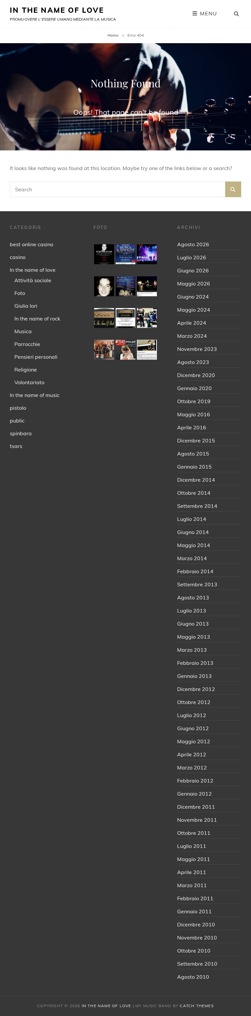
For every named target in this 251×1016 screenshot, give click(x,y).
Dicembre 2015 (196, 440)
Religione (25, 369)
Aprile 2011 (191, 872)
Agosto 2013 (193, 597)
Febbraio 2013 (195, 663)
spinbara (21, 433)
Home (113, 35)
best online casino (31, 244)
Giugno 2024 (193, 296)
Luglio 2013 (191, 610)
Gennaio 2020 (194, 388)
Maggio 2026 (193, 283)
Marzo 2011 (192, 885)
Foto (19, 293)
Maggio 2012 (193, 741)
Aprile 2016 (191, 427)
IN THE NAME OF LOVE (57, 10)
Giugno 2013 (193, 623)
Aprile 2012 (191, 754)
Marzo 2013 (192, 649)
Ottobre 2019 (193, 401)
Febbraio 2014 (195, 571)
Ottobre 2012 (193, 702)
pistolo (18, 408)
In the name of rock (37, 318)
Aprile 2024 (191, 322)
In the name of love (33, 270)
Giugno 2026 (193, 270)
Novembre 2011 (197, 820)
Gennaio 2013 (194, 676)
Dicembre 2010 (196, 924)
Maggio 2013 (193, 636)
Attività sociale (32, 280)
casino (17, 257)
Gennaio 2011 (194, 911)
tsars (16, 446)
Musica (23, 331)
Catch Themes (196, 1005)
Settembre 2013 (197, 584)
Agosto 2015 (193, 453)
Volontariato (29, 382)
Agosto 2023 (193, 362)
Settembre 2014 (197, 506)
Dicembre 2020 (196, 375)
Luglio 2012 (191, 715)
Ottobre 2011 (193, 833)
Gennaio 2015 (194, 466)
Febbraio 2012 (195, 780)
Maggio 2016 (193, 414)
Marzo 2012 (192, 767)
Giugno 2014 (193, 532)
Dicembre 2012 (196, 689)
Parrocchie (27, 344)
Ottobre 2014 (193, 493)
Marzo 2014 (192, 558)
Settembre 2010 (197, 963)
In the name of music (34, 395)
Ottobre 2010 (193, 950)
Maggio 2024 (193, 309)
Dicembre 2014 (196, 479)
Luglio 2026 (191, 257)
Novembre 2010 (197, 937)
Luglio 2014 (191, 519)
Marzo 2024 (192, 336)
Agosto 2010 (193, 976)
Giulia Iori (25, 305)
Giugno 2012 (193, 728)
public (17, 420)
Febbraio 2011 (195, 898)
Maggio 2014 (193, 545)
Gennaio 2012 (194, 793)
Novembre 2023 (197, 349)
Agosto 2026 (193, 244)
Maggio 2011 (193, 859)
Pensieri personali (36, 356)
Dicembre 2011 (196, 806)
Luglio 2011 (191, 846)
